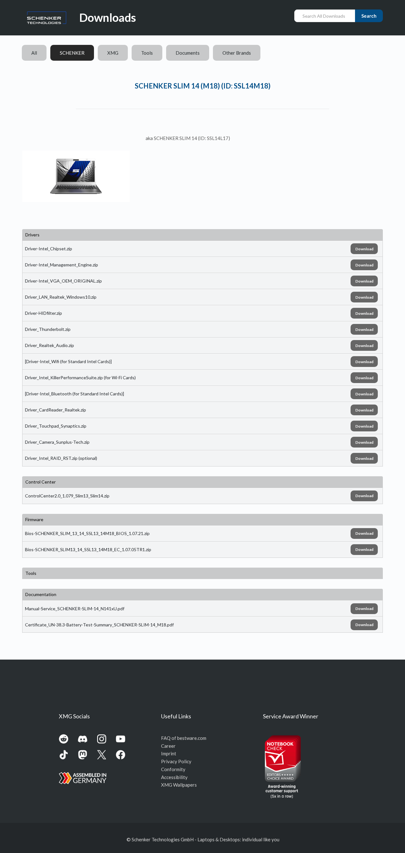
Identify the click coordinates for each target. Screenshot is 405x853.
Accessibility (174, 777)
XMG (112, 53)
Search (369, 16)
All (34, 53)
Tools (147, 53)
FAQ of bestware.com (183, 738)
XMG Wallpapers (179, 785)
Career (168, 746)
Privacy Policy (176, 761)
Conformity (173, 769)
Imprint (168, 753)
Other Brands (236, 53)
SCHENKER (72, 53)
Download (364, 249)
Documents (188, 53)
